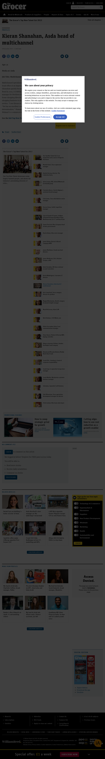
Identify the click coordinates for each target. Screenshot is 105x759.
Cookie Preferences (42, 117)
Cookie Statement (58, 110)
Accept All (60, 117)
